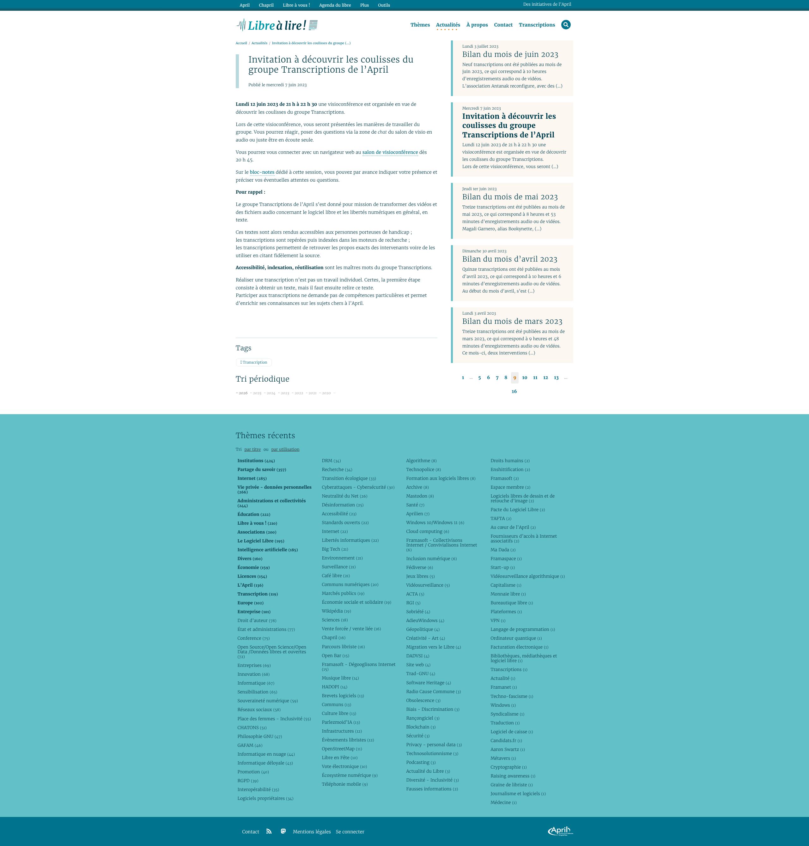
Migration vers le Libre (433, 647)
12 (545, 378)
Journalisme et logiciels (518, 793)
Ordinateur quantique (516, 638)
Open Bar (335, 655)
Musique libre (340, 678)
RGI (413, 603)
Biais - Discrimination (432, 709)
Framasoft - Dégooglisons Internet (358, 667)
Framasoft (504, 478)
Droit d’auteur (256, 620)
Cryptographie (508, 767)
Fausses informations (432, 789)
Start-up (502, 567)
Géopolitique (423, 629)
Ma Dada (502, 550)
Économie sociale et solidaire (356, 602)
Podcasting (420, 762)
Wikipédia (336, 611)
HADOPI (334, 687)
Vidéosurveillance (428, 585)
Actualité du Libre (428, 771)
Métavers (503, 758)
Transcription (254, 362)
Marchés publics (343, 593)
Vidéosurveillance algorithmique (527, 576)
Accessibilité (339, 514)
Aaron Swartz (507, 749)
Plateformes (506, 611)
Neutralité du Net (344, 496)
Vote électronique (344, 766)
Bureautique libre (511, 603)
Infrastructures (342, 731)
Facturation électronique (519, 647)
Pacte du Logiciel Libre (517, 509)
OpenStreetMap (342, 749)
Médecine (503, 802)
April (245, 5)
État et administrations (266, 629)
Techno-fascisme (511, 696)
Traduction (505, 723)
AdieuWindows (425, 620)
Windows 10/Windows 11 (435, 522)
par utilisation (285, 449)
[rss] (269, 831)
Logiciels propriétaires (265, 798)
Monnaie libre (508, 594)
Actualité (502, 678)
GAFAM (249, 745)
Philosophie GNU (259, 736)
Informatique (255, 683)
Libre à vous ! (296, 5)
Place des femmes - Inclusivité (274, 719)
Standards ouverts (345, 522)
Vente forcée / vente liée (351, 628)
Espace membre (510, 487)
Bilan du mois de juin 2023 (510, 54)
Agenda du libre (335, 5)
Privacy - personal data (434, 744)
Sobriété (418, 611)
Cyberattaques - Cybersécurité (358, 487)
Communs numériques (350, 584)
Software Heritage (428, 683)
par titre (252, 449)
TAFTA (500, 518)
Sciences (335, 620)
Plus (364, 5)
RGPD (247, 780)
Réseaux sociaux (259, 709)
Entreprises (254, 665)
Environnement (342, 558)
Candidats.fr (506, 740)
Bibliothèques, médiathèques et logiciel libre (523, 658)
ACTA (415, 594)
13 (556, 378)
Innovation (253, 674)
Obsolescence (423, 700)
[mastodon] (283, 831)
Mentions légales (312, 832)
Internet (335, 531)
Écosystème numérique (350, 775)
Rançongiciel (423, 718)
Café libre (336, 575)
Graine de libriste (511, 785)
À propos (477, 25)
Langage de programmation (522, 629)
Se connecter (350, 832)
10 (524, 378)
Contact (503, 25)
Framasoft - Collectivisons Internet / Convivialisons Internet (441, 545)
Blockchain (420, 727)
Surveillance (339, 567)
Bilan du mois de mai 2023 (510, 197)
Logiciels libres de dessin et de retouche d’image (522, 498)
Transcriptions (537, 25)
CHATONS (252, 727)
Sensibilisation (257, 692)
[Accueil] (277, 24)
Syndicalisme (507, 714)
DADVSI (417, 656)
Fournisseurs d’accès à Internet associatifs (523, 538)
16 (514, 392)
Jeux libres (420, 576)
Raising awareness (512, 776)
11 (535, 378)
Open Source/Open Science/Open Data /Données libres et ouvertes (271, 651)
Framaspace (506, 558)
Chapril (333, 637)
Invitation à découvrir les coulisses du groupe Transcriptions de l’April (509, 125)
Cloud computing (427, 531)
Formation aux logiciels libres (440, 478)
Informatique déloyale (265, 763)
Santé (415, 505)
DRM (331, 460)
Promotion (253, 772)
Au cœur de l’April (513, 527)
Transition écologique (349, 478)
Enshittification (510, 469)
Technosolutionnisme (432, 753)
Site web (418, 665)
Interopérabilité (258, 789)
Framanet (503, 687)
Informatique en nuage (266, 754)
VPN (497, 620)
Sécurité (417, 736)
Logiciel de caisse (511, 731)
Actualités (448, 25)
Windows (503, 705)
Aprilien (417, 514)
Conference (253, 638)
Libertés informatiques (350, 540)
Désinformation (342, 505)
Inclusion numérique (431, 558)
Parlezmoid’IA (341, 722)
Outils (384, 5)
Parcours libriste (343, 647)
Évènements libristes (348, 740)
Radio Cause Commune (433, 691)
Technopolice (423, 469)
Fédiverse (419, 567)
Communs (336, 704)
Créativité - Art (425, 638)
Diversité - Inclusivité (432, 780)
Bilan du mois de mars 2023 (512, 321)
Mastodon (420, 496)
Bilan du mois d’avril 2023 (509, 259)
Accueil (241, 43)
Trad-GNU (420, 673)
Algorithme (421, 460)
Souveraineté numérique (267, 701)
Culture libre (339, 713)
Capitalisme (505, 585)
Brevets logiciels (343, 695)
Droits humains (510, 460)
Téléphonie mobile (345, 784)
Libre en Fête (339, 757)
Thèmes (420, 25)
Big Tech (335, 549)
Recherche (337, 469)
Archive (417, 487)
